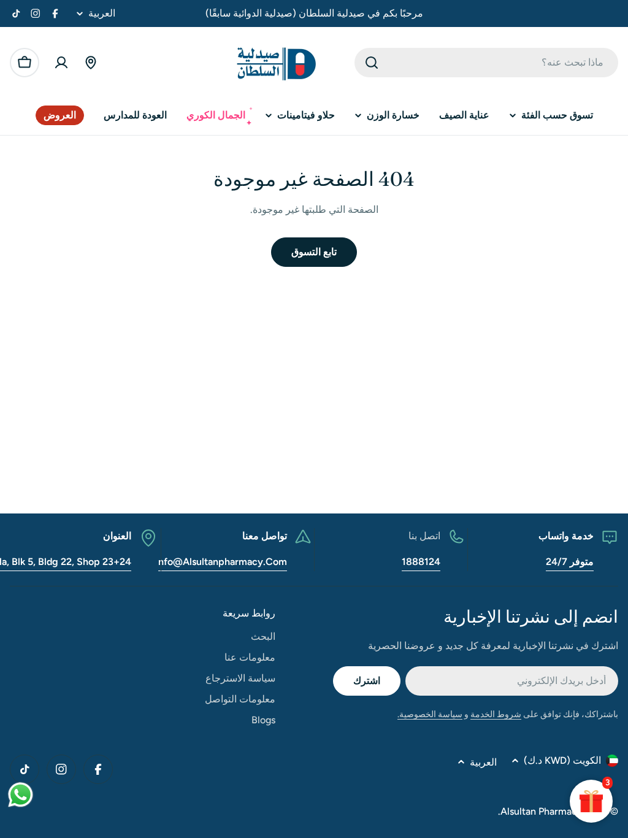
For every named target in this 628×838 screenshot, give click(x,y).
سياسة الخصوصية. (429, 714)
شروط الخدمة (495, 714)
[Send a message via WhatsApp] (20, 794)
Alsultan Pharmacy (541, 811)
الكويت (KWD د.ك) (562, 760)
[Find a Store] (90, 62)
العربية (101, 13)
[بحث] (371, 62)
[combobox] (486, 62)
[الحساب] (61, 62)
